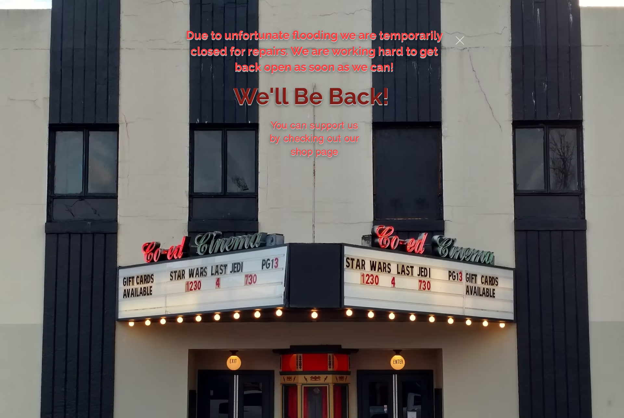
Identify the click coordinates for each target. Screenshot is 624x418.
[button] (460, 40)
